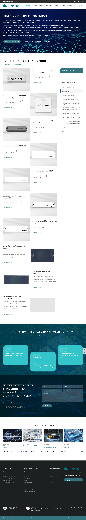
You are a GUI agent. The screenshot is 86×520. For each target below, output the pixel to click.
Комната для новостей (54, 474)
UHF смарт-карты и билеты (68, 132)
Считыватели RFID (66, 75)
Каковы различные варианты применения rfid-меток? (73, 446)
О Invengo (57, 6)
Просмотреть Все (37, 82)
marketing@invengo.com (10, 1)
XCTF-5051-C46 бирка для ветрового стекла (12, 297)
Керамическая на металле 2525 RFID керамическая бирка (14, 97)
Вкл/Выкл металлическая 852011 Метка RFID (42, 122)
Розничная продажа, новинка (30, 485)
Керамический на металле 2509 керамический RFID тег (42, 72)
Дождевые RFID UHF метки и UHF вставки (70, 83)
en (80, 1)
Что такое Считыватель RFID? (30, 446)
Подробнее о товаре (12, 451)
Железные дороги (28, 478)
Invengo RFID (28, 6)
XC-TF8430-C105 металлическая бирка (43, 272)
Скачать (51, 482)
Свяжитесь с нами (68, 6)
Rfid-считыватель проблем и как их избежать (11, 446)
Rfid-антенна (65, 79)
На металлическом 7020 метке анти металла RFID (14, 197)
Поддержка (49, 6)
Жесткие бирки (21, 51)
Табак (25, 480)
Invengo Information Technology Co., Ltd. (21, 518)
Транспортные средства (29, 491)
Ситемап (65, 518)
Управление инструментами (30, 489)
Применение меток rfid (56, 34)
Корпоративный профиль (55, 472)
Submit (47, 406)
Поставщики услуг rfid (30, 24)
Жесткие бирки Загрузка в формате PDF (37, 41)
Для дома (7, 51)
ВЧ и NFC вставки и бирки (68, 87)
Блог (51, 480)
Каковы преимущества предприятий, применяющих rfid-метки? (52, 446)
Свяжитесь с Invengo (12, 41)
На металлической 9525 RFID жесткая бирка (44, 222)
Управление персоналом (29, 487)
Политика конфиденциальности (75, 518)
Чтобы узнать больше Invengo (73, 479)
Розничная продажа (28, 472)
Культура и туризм (28, 482)
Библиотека (26, 476)
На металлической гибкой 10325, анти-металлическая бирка (42, 172)
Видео (51, 478)
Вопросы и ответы (54, 476)
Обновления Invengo (43, 425)
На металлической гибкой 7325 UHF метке (14, 147)
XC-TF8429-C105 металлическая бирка (14, 247)
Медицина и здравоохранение (31, 474)
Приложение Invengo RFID (32, 468)
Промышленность (39, 6)
